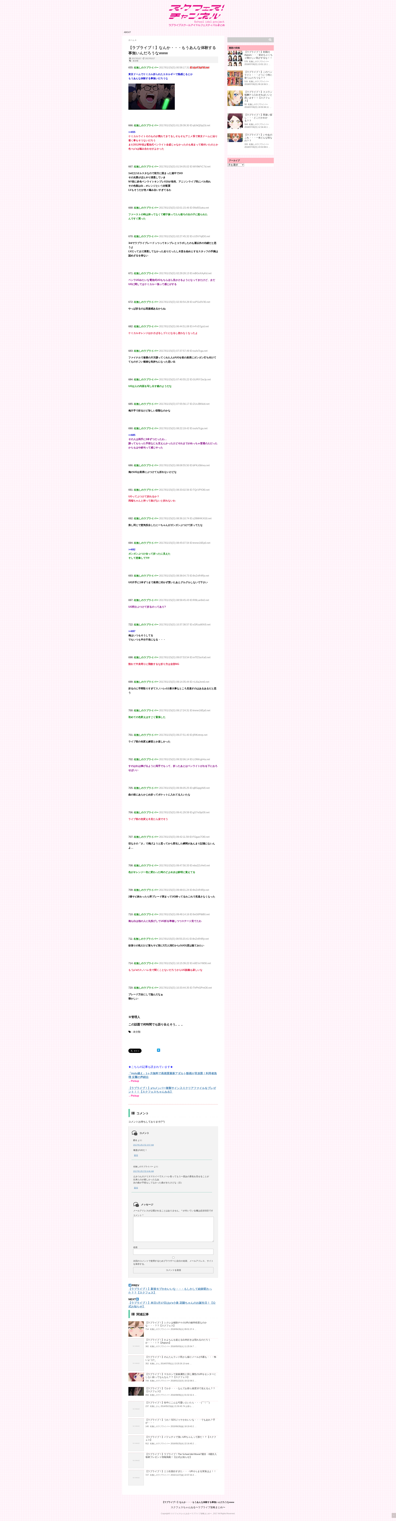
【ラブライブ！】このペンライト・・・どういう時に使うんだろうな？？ (258, 75)
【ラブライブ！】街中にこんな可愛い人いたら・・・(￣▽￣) (177, 1402)
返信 (136, 1155)
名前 (135, 1247)
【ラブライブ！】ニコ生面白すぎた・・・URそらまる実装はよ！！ (180, 1471)
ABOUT (127, 32)
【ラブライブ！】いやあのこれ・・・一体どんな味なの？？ (258, 137)
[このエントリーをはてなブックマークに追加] (158, 1050)
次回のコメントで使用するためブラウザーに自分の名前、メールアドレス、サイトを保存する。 (173, 1262)
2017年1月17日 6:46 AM (143, 1171)
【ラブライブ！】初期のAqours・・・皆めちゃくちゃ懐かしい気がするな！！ (258, 55)
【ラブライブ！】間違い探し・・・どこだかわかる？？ (258, 117)
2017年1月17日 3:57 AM (143, 1145)
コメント (138, 1215)
